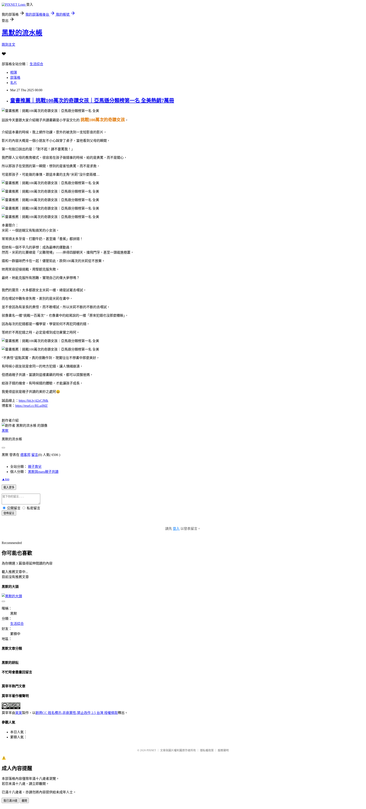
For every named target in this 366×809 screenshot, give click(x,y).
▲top (5, 479)
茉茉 (18, 713)
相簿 (13, 72)
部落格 (15, 77)
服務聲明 (223, 750)
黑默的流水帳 (22, 33)
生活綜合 (36, 64)
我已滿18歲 (10, 800)
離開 (24, 800)
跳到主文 (8, 44)
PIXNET (151, 750)
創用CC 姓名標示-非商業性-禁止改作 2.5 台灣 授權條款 (77, 713)
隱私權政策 (207, 750)
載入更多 (8, 487)
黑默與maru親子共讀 (43, 472)
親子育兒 (35, 466)
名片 (13, 82)
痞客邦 (25, 455)
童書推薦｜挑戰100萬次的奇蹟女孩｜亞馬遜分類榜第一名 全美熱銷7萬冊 (92, 100)
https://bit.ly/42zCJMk (33, 400)
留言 (34, 455)
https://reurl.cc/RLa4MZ (31, 405)
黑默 (5, 430)
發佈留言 (8, 513)
